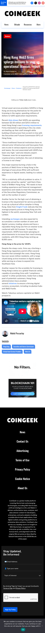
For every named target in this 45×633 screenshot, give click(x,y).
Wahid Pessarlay (11, 71)
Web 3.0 (27, 351)
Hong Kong (6, 346)
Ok (23, 629)
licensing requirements (32, 125)
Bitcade (17, 24)
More (38, 24)
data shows (13, 120)
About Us (22, 488)
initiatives (13, 283)
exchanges (15, 219)
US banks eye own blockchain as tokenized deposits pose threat (17, 2)
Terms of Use (22, 460)
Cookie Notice (22, 479)
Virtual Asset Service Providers (12, 351)
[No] (42, 626)
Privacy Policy (22, 469)
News (6, 24)
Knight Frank (22, 207)
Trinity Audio (23, 100)
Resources (28, 24)
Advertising (22, 451)
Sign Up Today (10, 610)
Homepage (7, 88)
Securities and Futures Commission (23, 346)
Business (7, 36)
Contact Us (22, 441)
